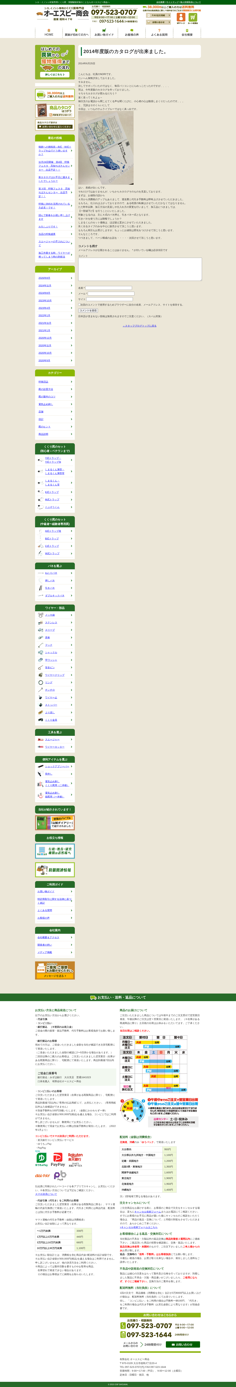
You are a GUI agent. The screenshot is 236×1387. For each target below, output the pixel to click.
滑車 (47, 637)
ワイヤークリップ (54, 675)
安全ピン (50, 667)
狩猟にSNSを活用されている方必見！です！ (54, 205)
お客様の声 (43, 917)
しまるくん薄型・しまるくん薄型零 (54, 471)
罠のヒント (45, 426)
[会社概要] (187, 33)
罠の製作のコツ (47, 396)
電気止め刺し (46, 404)
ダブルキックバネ (54, 595)
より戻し (50, 712)
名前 (81, 288)
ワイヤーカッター (54, 746)
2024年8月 (44, 293)
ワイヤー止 (51, 697)
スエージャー (52, 739)
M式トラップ (52, 499)
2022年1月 (44, 315)
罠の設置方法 (46, 389)
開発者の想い (44, 944)
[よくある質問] (159, 33)
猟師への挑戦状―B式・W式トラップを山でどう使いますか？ (55, 150)
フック (48, 645)
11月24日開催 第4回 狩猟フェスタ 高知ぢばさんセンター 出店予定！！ (54, 166)
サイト (82, 299)
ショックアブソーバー (57, 766)
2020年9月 (44, 360)
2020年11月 (45, 345)
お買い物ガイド (45, 891)
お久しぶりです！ (48, 226)
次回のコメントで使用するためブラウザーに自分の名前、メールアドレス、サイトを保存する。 (133, 304)
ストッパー (51, 705)
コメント (83, 255)
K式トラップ (52, 492)
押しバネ (50, 580)
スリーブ (50, 630)
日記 (41, 419)
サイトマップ (172, 2)
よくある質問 (44, 910)
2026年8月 (44, 278)
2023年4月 (44, 308)
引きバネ (50, 588)
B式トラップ (52, 538)
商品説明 (43, 434)
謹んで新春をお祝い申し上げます (54, 217)
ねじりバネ (51, 573)
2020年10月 (45, 353)
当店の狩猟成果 (47, 234)
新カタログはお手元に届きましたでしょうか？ (54, 179)
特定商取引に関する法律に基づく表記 (54, 901)
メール (82, 293)
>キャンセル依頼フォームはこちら (139, 1227)
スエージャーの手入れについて (54, 243)
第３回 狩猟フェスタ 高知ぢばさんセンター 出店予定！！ (54, 192)
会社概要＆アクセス (48, 937)
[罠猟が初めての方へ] (76, 33)
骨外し (48, 773)
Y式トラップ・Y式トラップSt (53, 460)
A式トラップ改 (53, 531)
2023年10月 (45, 300)
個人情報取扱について (190, 2)
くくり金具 (51, 720)
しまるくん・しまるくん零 (52, 482)
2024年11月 (45, 285)
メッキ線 (50, 615)
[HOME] (49, 33)
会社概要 (160, 2)
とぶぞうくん (52, 507)
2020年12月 (45, 337)
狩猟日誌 (43, 381)
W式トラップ (52, 553)
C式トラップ (52, 546)
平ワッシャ (51, 660)
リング (48, 682)
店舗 (41, 411)
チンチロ (50, 689)
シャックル (51, 652)
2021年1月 (44, 330)
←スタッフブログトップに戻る (140, 325)
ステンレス (51, 622)
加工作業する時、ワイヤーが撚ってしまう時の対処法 (54, 254)
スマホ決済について (46, 1194)
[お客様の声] (132, 33)
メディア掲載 (44, 952)
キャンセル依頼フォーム (147, 1211)
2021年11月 (45, 323)
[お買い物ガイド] (104, 33)
